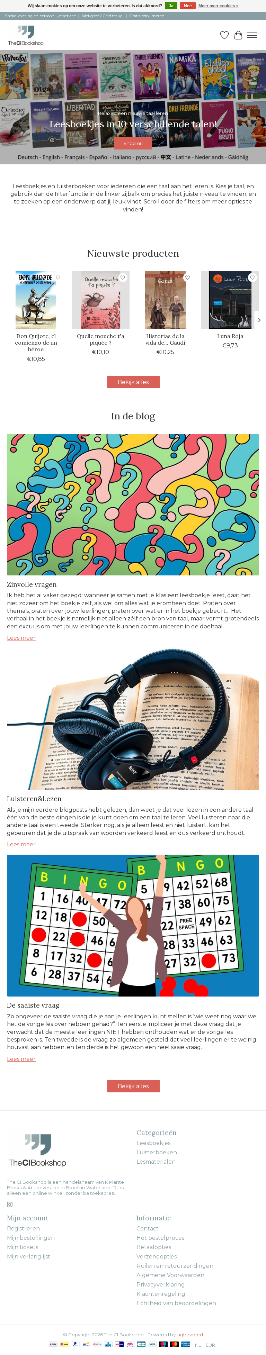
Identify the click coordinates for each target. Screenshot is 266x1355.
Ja (171, 5)
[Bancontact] (86, 1345)
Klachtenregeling (160, 1294)
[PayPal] (75, 1345)
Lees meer (21, 638)
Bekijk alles (133, 382)
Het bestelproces (160, 1238)
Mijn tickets (22, 1247)
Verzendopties (156, 1256)
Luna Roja (230, 336)
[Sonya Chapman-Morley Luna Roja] (230, 300)
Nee (188, 5)
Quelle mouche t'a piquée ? (100, 339)
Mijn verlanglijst (28, 1256)
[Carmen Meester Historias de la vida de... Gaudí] (165, 300)
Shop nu (133, 143)
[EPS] (130, 1345)
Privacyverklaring (160, 1284)
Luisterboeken (156, 1152)
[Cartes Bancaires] (141, 1345)
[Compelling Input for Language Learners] (33, 35)
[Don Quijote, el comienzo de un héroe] (36, 300)
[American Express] (185, 1345)
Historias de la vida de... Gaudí (165, 339)
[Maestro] (163, 1345)
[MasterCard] (174, 1345)
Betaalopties (153, 1247)
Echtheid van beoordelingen (176, 1303)
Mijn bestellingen (31, 1238)
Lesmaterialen (156, 1161)
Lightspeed (190, 1334)
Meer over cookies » (218, 5)
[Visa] (152, 1345)
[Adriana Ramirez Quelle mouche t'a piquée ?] (101, 300)
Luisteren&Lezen (34, 798)
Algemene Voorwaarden (170, 1275)
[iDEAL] (64, 1345)
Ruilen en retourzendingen (174, 1266)
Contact (147, 1228)
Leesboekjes (153, 1143)
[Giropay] (119, 1345)
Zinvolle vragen (32, 584)
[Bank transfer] (53, 1345)
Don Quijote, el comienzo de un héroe (36, 343)
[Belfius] (97, 1345)
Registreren (23, 1228)
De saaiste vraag (33, 1005)
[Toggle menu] (252, 35)
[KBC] (108, 1345)
